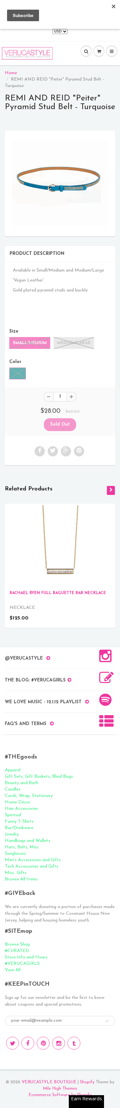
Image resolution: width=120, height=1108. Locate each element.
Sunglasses (15, 853)
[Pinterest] (43, 1043)
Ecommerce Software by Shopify (60, 1095)
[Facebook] (27, 1043)
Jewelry (12, 834)
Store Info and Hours (26, 957)
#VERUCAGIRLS (22, 963)
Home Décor (17, 802)
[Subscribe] (107, 1021)
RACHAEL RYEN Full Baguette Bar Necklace (58, 593)
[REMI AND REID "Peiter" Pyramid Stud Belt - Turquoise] (60, 182)
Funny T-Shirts (19, 821)
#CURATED (17, 950)
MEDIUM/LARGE (74, 343)
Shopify (87, 1082)
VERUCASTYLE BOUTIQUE (49, 1082)
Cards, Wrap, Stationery (29, 795)
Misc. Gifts (16, 872)
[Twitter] (12, 1043)
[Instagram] (58, 1043)
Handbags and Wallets (27, 840)
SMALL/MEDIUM (30, 343)
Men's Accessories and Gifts (33, 860)
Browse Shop (17, 944)
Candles (12, 789)
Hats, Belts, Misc (22, 847)
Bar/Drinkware (19, 828)
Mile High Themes (60, 1088)
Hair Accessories (21, 808)
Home (11, 73)
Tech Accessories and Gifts (31, 866)
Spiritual (13, 815)
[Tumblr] (74, 1043)
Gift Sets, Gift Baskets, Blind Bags (39, 776)
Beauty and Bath (21, 783)
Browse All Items (21, 879)
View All (12, 970)
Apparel (12, 770)
